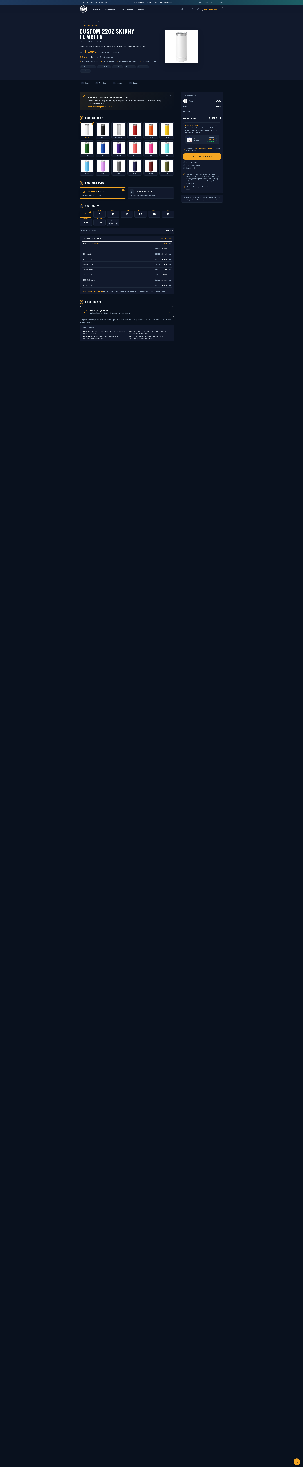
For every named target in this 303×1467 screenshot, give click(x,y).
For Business (110, 9)
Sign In (213, 2)
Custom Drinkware (91, 22)
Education (131, 9)
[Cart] (198, 9)
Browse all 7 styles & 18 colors (92, 42)
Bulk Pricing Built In (211, 9)
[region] (151, 83)
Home (81, 22)
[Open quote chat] (297, 1461)
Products (96, 9)
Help (200, 2)
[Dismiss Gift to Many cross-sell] (170, 95)
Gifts (122, 9)
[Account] (187, 9)
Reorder (206, 2)
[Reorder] (192, 9)
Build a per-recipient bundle (99, 107)
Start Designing (203, 156)
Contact (220, 2)
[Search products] (182, 9)
